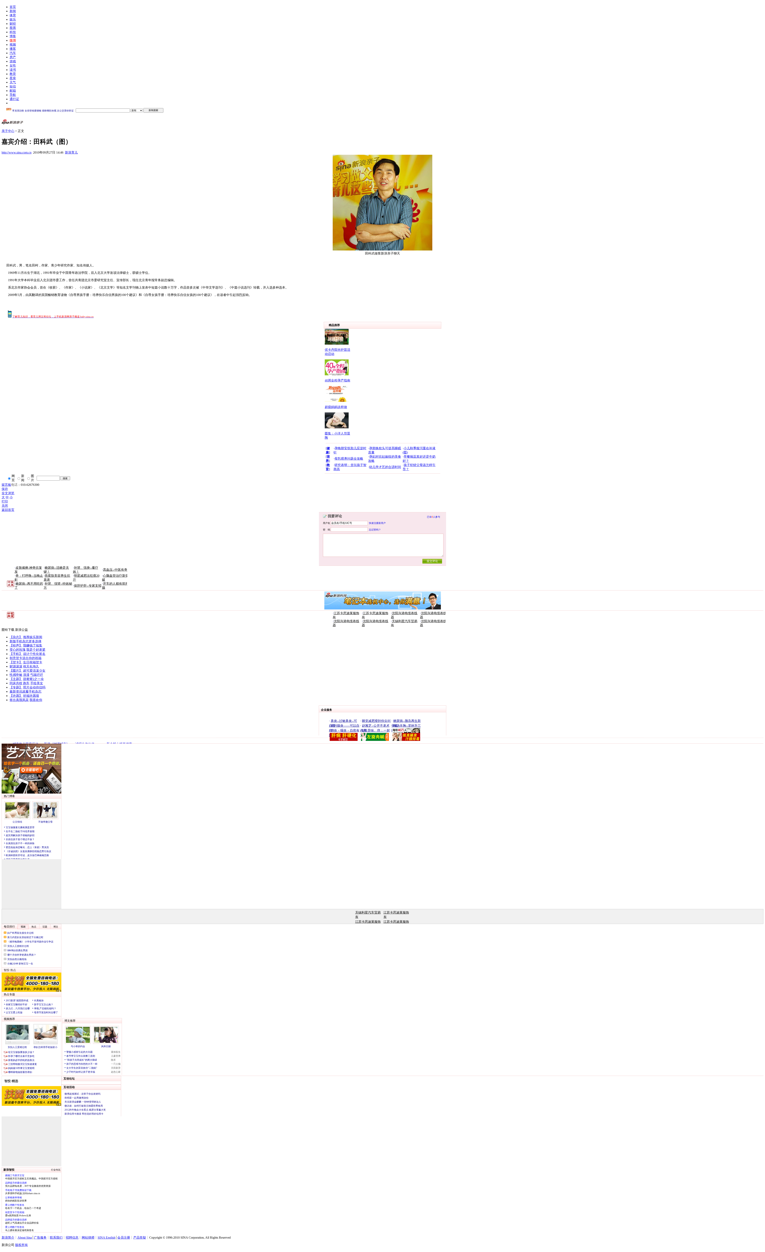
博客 (13, 36)
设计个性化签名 (34, 654)
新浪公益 (21, 629)
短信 (13, 86)
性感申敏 (16, 674)
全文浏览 (8, 493)
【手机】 (16, 654)
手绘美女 (36, 683)
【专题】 (16, 687)
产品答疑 (139, 1237)
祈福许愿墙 (31, 695)
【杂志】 (16, 637)
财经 (13, 23)
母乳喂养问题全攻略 (348, 458)
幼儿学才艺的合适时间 (385, 467)
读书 (13, 69)
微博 (13, 40)
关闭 (5, 505)
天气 (13, 82)
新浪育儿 (71, 152)
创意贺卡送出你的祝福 (25, 658)
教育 (13, 74)
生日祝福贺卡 (32, 662)
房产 (13, 57)
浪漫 (26, 674)
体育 (13, 15)
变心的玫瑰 (18, 649)
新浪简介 (8, 1237)
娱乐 (13, 19)
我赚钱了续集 (32, 645)
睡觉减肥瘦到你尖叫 (376, 721)
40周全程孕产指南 (337, 380)
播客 (13, 48)
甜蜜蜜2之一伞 (33, 679)
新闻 (13, 11)
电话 (14, 484)
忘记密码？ (375, 529)
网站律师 (88, 1237)
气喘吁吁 (36, 674)
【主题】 (16, 679)
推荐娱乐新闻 (32, 637)
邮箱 (13, 90)
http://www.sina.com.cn (16, 152)
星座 (13, 78)
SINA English (106, 1237)
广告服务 (40, 1237)
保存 (5, 489)
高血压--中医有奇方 (116, 569)
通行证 (14, 99)
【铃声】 (16, 645)
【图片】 (16, 670)
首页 (13, 7)
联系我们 (56, 1237)
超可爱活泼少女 (34, 670)
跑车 (26, 683)
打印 (5, 501)
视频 (13, 44)
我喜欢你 (35, 700)
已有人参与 (433, 517)
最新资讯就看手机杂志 (25, 691)
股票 (13, 28)
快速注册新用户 (377, 523)
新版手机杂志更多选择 (25, 641)
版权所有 (21, 1245)
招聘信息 (72, 1237)
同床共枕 (16, 683)
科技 (13, 32)
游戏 (13, 61)
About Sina (25, 1237)
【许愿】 (16, 695)
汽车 (13, 53)
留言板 (6, 484)
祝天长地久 (31, 666)
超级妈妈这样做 (336, 407)
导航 (13, 95)
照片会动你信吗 (34, 687)
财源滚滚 (16, 666)
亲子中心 (8, 131)
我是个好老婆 (35, 649)
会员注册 (123, 1237)
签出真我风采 (19, 700)
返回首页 (8, 510)
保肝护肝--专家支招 (87, 585)
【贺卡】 (16, 662)
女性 (13, 65)
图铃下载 (8, 629)
